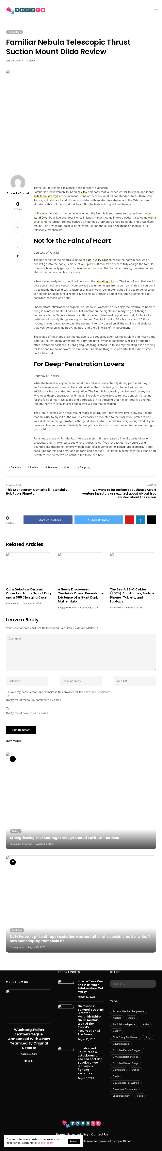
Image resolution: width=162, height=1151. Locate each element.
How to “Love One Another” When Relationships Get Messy (90, 986)
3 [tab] (32, 1061)
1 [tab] (25, 1061)
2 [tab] (29, 1061)
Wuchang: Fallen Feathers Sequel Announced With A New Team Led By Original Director (29, 1038)
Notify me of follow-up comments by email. (33, 700)
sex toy (82, 192)
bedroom (16, 467)
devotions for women (125, 1089)
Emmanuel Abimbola (21, 843)
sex (68, 467)
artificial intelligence (124, 1024)
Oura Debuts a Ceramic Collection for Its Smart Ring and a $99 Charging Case (28, 594)
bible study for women (125, 1037)
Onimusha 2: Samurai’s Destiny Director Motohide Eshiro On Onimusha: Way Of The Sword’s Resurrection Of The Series (91, 1020)
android (117, 1017)
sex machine (123, 225)
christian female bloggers (127, 1050)
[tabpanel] (29, 1023)
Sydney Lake (17, 947)
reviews (52, 467)
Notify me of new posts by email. (27, 713)
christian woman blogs (125, 1063)
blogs (148, 1037)
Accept (74, 1141)
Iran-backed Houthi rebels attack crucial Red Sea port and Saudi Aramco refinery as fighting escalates (90, 1060)
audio (145, 1024)
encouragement (121, 1095)
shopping (85, 467)
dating (135, 1069)
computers (119, 1069)
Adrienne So (12, 603)
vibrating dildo (105, 281)
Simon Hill (115, 607)
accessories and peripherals (128, 1011)
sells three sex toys (46, 196)
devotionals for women (126, 1082)
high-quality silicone (99, 259)
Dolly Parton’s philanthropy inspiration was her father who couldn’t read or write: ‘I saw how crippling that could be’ (80, 939)
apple (131, 1017)
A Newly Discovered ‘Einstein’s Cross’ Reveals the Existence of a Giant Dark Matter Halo (80, 596)
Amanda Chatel (18, 193)
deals (116, 1076)
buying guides (121, 1043)
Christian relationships (125, 1056)
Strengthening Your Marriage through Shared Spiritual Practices (64, 838)
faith (140, 1095)
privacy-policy (78, 1134)
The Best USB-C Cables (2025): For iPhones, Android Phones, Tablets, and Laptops (132, 596)
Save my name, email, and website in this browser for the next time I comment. (60, 692)
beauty (117, 1030)
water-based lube (120, 446)
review (34, 467)
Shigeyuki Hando (67, 607)
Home (60, 1134)
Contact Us (99, 1134)
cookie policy (46, 1142)
